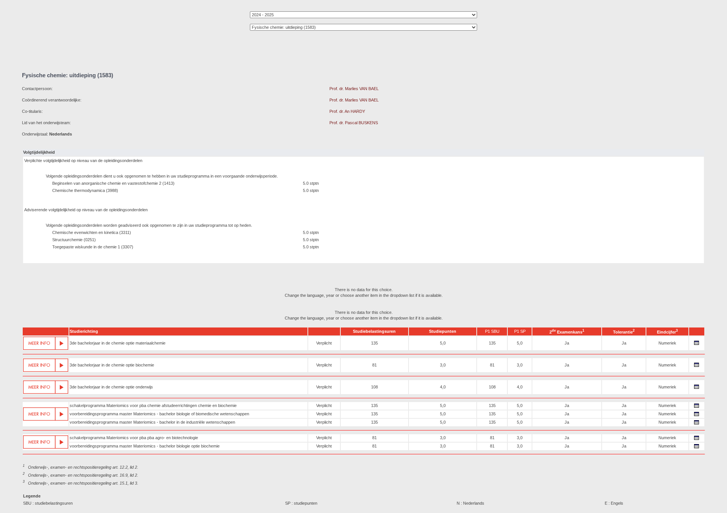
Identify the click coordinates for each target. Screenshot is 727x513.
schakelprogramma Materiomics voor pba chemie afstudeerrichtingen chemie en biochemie (153, 405)
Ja (567, 343)
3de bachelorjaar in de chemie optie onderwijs (111, 387)
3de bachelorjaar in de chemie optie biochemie (112, 365)
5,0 (443, 343)
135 (374, 343)
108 (374, 387)
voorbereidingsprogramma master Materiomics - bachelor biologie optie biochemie (145, 446)
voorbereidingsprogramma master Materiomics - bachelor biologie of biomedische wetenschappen (159, 414)
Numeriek (667, 343)
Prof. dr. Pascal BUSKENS (353, 122)
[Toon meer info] (45, 343)
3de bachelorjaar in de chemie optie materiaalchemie (117, 343)
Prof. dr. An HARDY (347, 111)
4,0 (443, 387)
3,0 (443, 365)
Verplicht (324, 343)
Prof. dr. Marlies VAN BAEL (354, 88)
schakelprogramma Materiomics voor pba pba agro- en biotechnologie (134, 437)
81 (374, 365)
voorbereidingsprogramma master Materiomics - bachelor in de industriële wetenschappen (152, 422)
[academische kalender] (696, 345)
